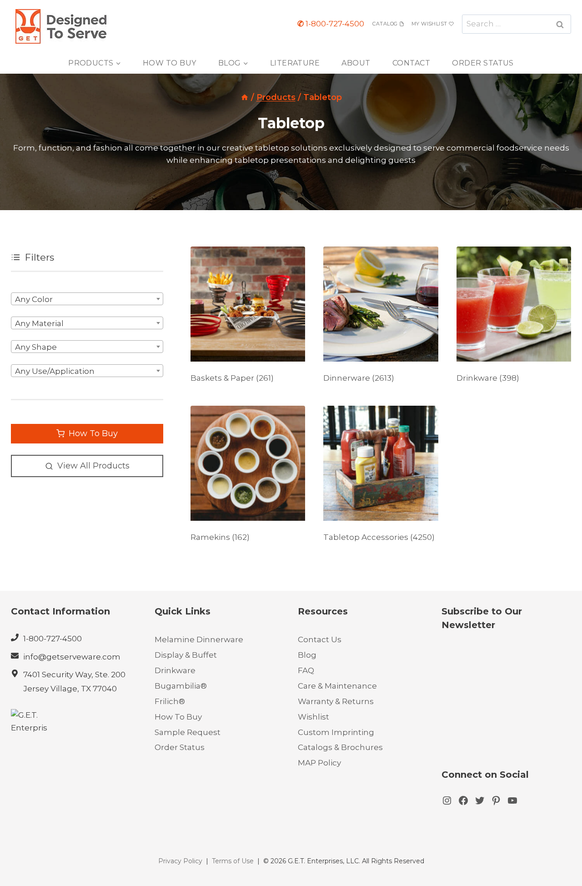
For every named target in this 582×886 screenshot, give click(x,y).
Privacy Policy (180, 861)
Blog (307, 654)
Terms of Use (233, 861)
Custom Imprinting (336, 732)
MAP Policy (319, 762)
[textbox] (87, 299)
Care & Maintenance (337, 685)
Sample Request (188, 732)
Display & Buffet (186, 654)
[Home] (245, 97)
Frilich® (170, 701)
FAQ (306, 670)
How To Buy (169, 63)
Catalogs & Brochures (340, 747)
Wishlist (313, 716)
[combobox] (87, 298)
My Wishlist (429, 23)
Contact (411, 63)
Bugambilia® (181, 685)
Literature (295, 63)
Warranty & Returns (336, 701)
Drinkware (175, 670)
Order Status (483, 63)
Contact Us (319, 639)
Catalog (384, 23)
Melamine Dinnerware (199, 639)
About (355, 63)
